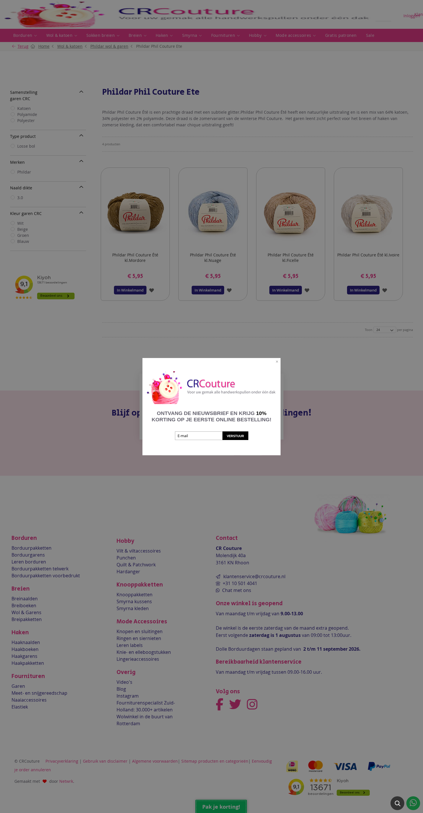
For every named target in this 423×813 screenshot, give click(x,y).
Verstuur (235, 436)
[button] (397, 803)
